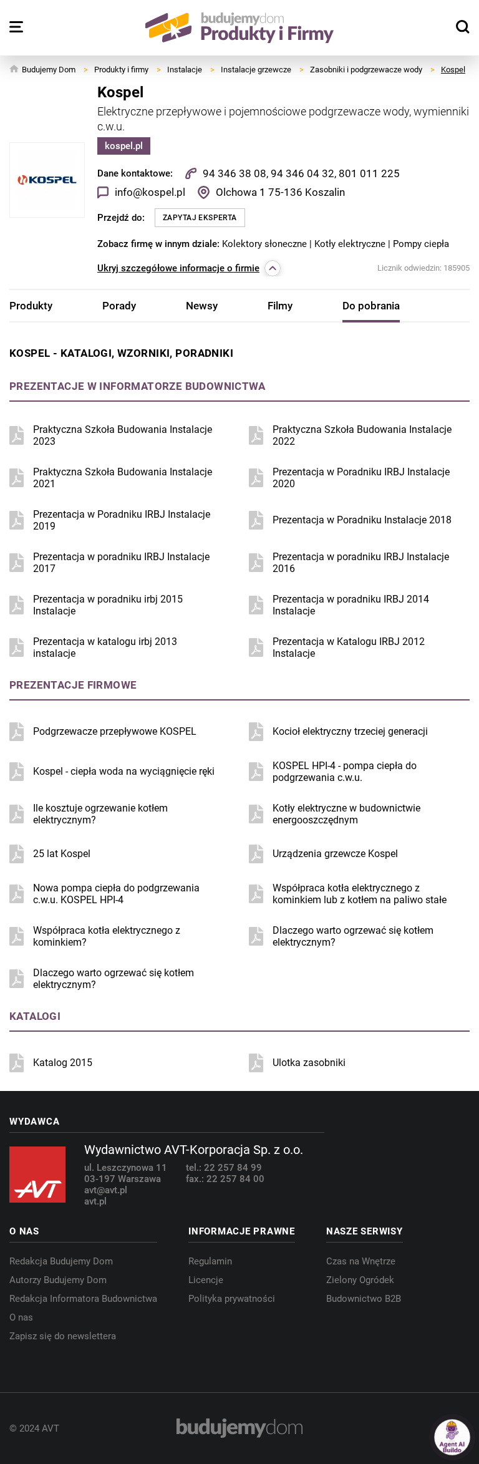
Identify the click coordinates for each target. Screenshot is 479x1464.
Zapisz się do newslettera (62, 1336)
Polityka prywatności (231, 1298)
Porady (119, 305)
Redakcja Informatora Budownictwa (83, 1298)
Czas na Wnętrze (360, 1261)
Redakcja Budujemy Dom (61, 1261)
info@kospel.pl (150, 192)
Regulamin (210, 1261)
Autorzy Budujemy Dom (58, 1280)
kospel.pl (124, 146)
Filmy (280, 305)
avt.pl (95, 1201)
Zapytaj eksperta (200, 217)
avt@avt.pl (105, 1190)
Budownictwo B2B (363, 1298)
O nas (21, 1317)
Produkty (30, 305)
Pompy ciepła (421, 244)
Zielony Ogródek (360, 1280)
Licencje (205, 1280)
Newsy (202, 305)
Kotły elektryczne (351, 244)
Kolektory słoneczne (265, 244)
